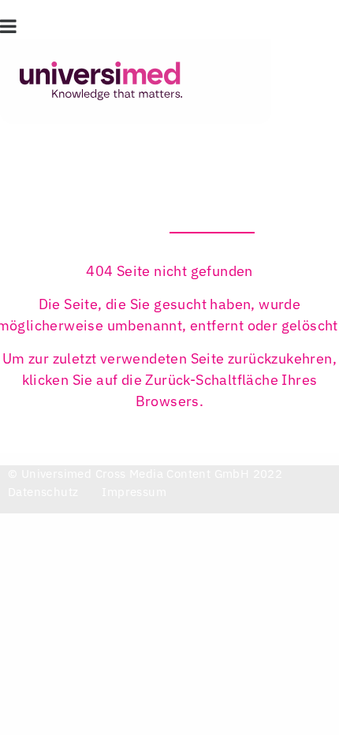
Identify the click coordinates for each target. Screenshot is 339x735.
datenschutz (43, 491)
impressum (134, 491)
